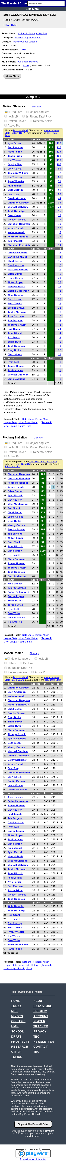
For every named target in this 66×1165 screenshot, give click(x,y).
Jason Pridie (15, 155)
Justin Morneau (17, 312)
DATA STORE (42, 1006)
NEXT (14, 24)
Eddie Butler (15, 341)
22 (59, 307)
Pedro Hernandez (18, 236)
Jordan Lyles (15, 370)
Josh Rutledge (16, 211)
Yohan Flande (16, 228)
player (11, 139)
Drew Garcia (14, 168)
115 (59, 151)
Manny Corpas (16, 286)
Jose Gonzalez (16, 316)
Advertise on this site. (33, 1159)
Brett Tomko (15, 303)
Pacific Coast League (25, 41)
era (61, 470)
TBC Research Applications (43, 461)
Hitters (12, 663)
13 (59, 236)
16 (59, 215)
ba (45, 139)
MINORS (17, 1016)
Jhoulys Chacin (17, 324)
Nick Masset (15, 583)
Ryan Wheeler (16, 181)
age (33, 139)
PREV (6, 24)
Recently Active (42, 120)
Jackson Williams (18, 172)
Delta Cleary (14, 215)
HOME (15, 1000)
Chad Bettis (15, 261)
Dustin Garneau (17, 198)
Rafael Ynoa (15, 151)
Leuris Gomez (15, 278)
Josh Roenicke (17, 346)
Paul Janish (15, 185)
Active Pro (14, 125)
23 (59, 206)
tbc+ (51, 139)
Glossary (37, 106)
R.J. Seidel (14, 337)
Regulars (16, 111)
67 (59, 185)
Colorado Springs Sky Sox (32, 33)
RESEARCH (19, 1046)
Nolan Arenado (16, 232)
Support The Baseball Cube (33, 1124)
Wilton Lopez (15, 282)
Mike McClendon (18, 269)
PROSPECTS (20, 1041)
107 (59, 164)
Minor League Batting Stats (17, 426)
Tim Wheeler (15, 160)
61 (59, 177)
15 (59, 211)
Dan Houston (15, 299)
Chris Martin (15, 354)
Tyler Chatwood (17, 587)
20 (59, 278)
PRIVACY (40, 1031)
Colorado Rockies (28, 61)
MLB (14, 1011)
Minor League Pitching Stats (18, 641)
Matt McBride (15, 189)
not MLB (13, 116)
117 (59, 147)
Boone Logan (16, 596)
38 (59, 202)
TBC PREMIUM (22, 464)
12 (59, 228)
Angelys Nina (15, 164)
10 (59, 223)
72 (59, 172)
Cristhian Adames (18, 202)
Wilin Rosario (16, 295)
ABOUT (38, 1000)
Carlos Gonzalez (17, 256)
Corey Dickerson (17, 252)
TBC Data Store (53, 680)
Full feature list (12, 466)
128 (59, 143)
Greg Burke (14, 350)
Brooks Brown (16, 307)
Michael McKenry (18, 206)
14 (59, 245)
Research (47, 422)
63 (59, 194)
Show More (12, 75)
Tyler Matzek (15, 240)
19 (59, 299)
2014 (24, 49)
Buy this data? (20, 130)
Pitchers (28, 663)
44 (59, 198)
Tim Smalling (15, 177)
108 (59, 155)
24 (59, 329)
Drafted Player (17, 120)
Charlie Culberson (18, 290)
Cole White (14, 613)
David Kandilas (16, 265)
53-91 (26, 65)
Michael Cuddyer (18, 374)
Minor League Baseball (28, 37)
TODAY (16, 1006)
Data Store (28, 419)
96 (59, 168)
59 (59, 181)
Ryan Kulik (13, 361)
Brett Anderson (17, 576)
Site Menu (33, 8)
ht (45, 684)
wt (52, 684)
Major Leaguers (39, 111)
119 (59, 160)
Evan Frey (13, 194)
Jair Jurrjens (15, 320)
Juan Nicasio (15, 333)
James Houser (16, 366)
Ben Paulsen (15, 147)
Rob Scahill (14, 329)
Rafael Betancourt (18, 592)
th (37, 470)
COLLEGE (18, 1021)
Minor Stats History (28, 422)
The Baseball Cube (14, 3)
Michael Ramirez (17, 219)
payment (49, 1130)
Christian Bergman (19, 223)
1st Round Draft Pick (38, 116)
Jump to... (33, 96)
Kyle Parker (14, 143)
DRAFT (16, 1036)
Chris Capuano (17, 378)
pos (38, 139)
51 (59, 189)
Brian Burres (15, 273)
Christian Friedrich (19, 245)
